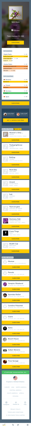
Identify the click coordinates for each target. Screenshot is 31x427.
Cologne (6, 93)
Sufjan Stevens (14, 350)
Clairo (10, 317)
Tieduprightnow (15, 145)
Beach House (13, 339)
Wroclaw (6, 87)
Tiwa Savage (13, 361)
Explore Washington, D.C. (16, 372)
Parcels (11, 146)
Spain (7, 97)
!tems (11, 233)
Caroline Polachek (15, 305)
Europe (7, 387)
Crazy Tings (14, 231)
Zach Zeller (12, 171)
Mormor (11, 134)
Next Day (13, 170)
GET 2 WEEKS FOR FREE (15, 120)
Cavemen (12, 196)
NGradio (6, 70)
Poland (8, 85)
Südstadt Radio (8, 68)
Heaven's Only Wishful (18, 133)
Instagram (6, 404)
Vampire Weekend (14, 220)
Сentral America (15, 390)
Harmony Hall (15, 219)
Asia (12, 387)
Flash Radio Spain (8, 58)
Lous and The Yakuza (15, 208)
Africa (21, 393)
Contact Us (16, 404)
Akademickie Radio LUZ (10, 66)
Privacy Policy (16, 409)
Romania (8, 79)
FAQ (25, 404)
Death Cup (13, 244)
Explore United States (15, 382)
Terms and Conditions (15, 412)
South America (12, 393)
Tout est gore (14, 207)
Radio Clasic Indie (8, 56)
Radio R (6, 60)
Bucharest (6, 81)
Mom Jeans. (12, 245)
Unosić (12, 182)
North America (21, 387)
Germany (8, 91)
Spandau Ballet (14, 294)
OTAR (15, 25)
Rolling (12, 157)
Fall (10, 194)
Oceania (15, 396)
